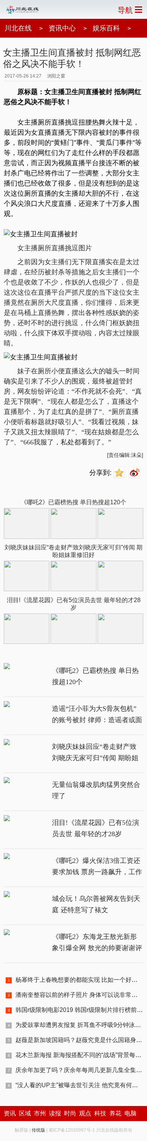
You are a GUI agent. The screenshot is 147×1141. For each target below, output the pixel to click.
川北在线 (18, 28)
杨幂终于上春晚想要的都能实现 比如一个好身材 (79, 980)
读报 (55, 1113)
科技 (100, 1113)
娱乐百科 (106, 28)
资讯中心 (62, 28)
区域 (25, 1113)
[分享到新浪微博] (135, 473)
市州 (40, 1113)
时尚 (70, 1113)
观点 (85, 1113)
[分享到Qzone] (120, 473)
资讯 (10, 1113)
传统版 (38, 1130)
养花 (115, 1113)
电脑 (130, 1113)
